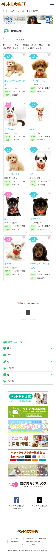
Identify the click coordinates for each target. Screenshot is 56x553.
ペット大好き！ (11, 11)
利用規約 (42, 539)
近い (32, 48)
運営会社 (29, 539)
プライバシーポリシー (28, 545)
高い (14, 48)
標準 (16, 45)
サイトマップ (15, 539)
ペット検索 (24, 11)
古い (41, 45)
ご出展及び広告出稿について (35, 542)
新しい (34, 45)
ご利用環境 (14, 542)
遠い (37, 48)
